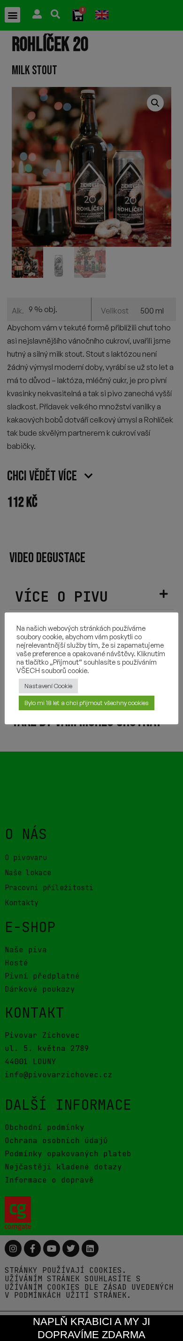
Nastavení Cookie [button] (48, 686)
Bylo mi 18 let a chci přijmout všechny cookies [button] (86, 702)
